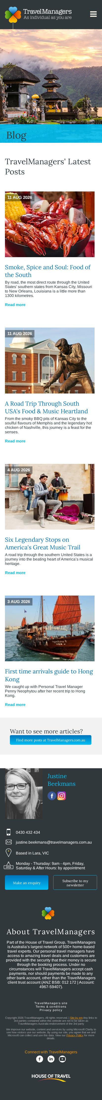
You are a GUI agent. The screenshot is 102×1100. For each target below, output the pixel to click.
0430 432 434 (28, 832)
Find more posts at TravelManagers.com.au (50, 740)
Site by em (76, 1017)
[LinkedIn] (51, 1059)
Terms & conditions (51, 1006)
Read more (15, 305)
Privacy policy (51, 1010)
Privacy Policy (74, 1035)
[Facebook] (39, 1059)
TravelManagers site (51, 1003)
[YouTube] (62, 1059)
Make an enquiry (26, 883)
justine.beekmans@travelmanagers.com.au (54, 842)
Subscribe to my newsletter (75, 883)
